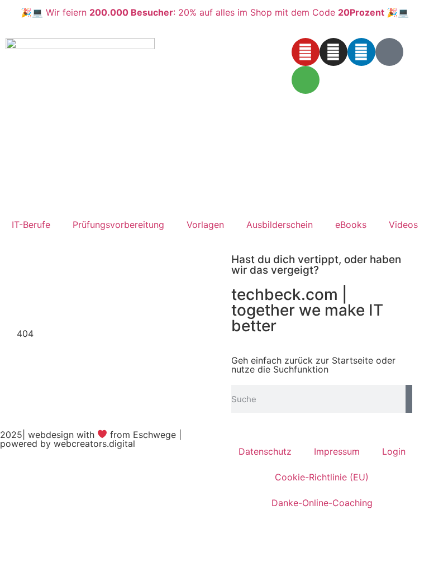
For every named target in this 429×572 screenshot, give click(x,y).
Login (394, 451)
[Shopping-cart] (306, 80)
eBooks (350, 224)
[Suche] (409, 399)
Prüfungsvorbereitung (118, 224)
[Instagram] (333, 52)
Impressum (337, 451)
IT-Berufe (31, 224)
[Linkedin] (361, 52)
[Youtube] (306, 52)
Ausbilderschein (279, 224)
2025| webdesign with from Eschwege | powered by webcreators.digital (91, 439)
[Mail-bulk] (389, 52)
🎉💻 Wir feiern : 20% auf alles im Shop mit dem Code (215, 12)
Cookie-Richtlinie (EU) (322, 477)
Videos (403, 224)
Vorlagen (205, 224)
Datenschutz (265, 451)
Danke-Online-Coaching (322, 502)
